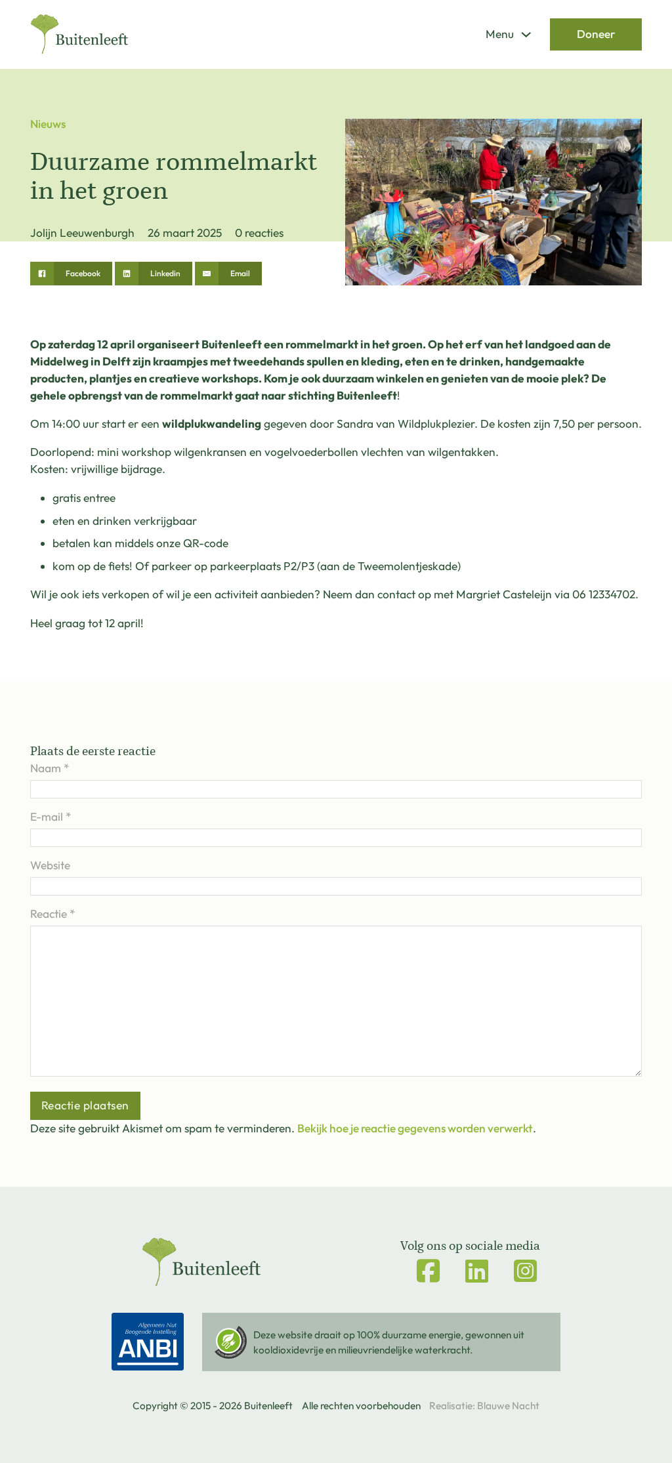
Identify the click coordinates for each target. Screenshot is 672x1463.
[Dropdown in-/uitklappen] (526, 34)
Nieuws (48, 124)
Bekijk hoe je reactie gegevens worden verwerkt (415, 1128)
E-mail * (50, 817)
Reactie (52, 914)
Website (50, 865)
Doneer (596, 34)
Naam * (49, 768)
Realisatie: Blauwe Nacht (484, 1405)
